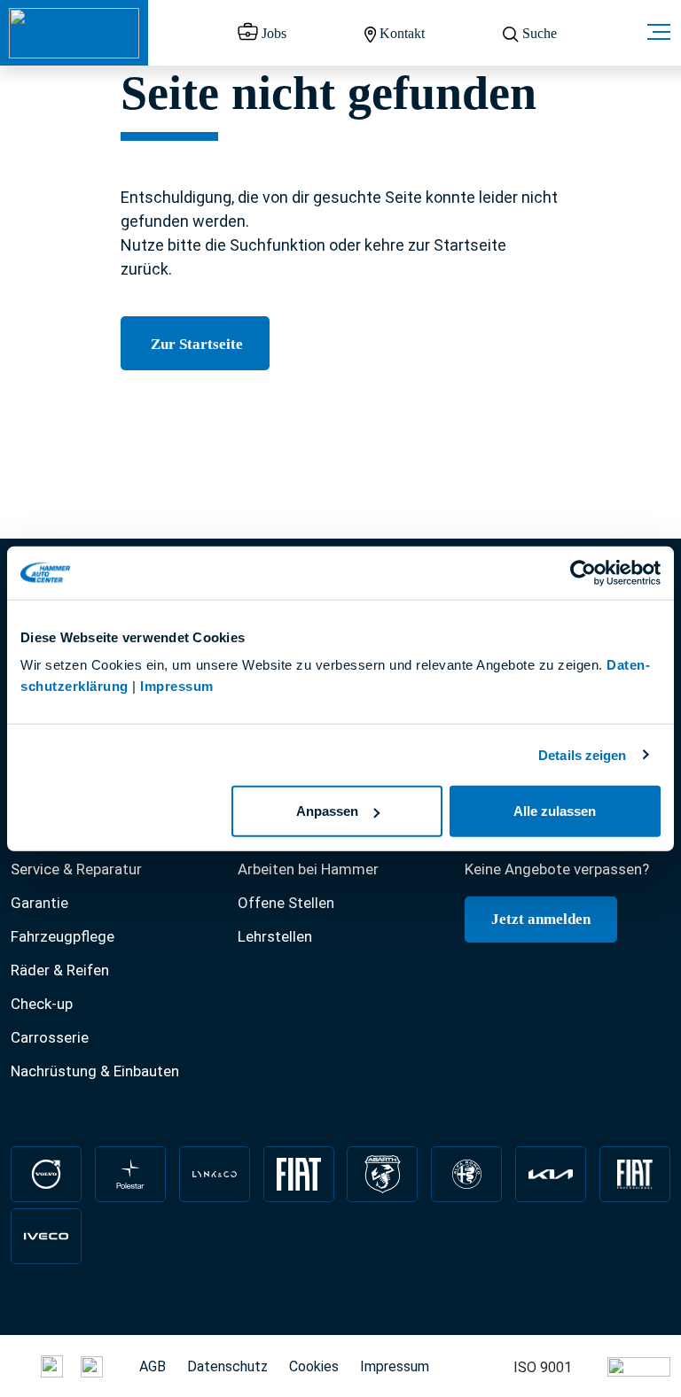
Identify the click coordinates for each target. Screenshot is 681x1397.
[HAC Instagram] (52, 1365)
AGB (152, 1366)
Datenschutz (227, 1366)
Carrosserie (50, 1037)
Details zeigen (582, 754)
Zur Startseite (195, 344)
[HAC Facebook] (17, 1365)
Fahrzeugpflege (62, 936)
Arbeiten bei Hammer (308, 869)
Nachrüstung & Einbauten (95, 1071)
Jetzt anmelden (541, 919)
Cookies (314, 1366)
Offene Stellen (286, 903)
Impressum (177, 686)
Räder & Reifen (60, 970)
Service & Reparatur (76, 869)
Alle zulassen (554, 811)
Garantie (39, 903)
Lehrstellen (275, 936)
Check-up (42, 1004)
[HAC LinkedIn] (92, 1365)
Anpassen (327, 811)
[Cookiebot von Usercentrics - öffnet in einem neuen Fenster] (583, 572)
